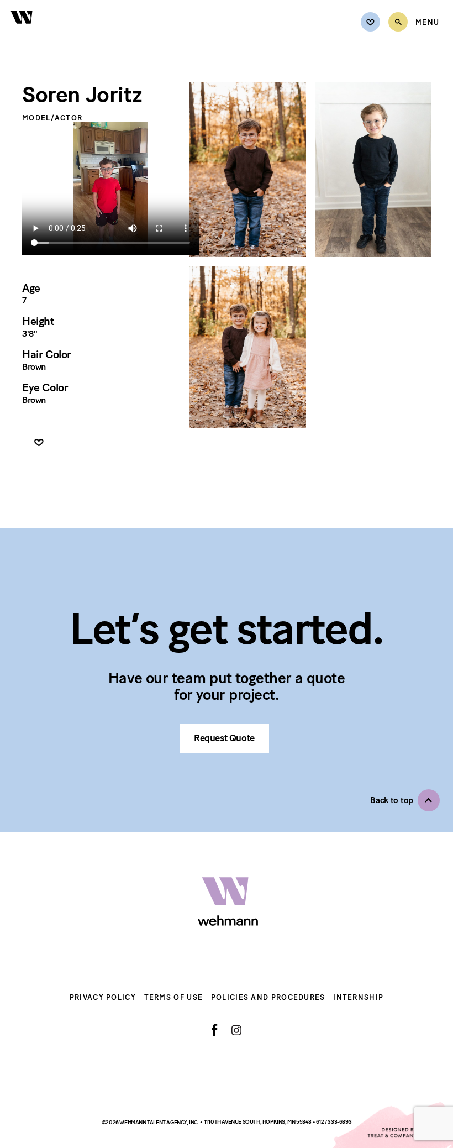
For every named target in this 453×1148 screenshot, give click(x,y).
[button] (405, 800)
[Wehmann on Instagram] (236, 1030)
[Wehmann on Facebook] (215, 1030)
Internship (358, 997)
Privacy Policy (103, 997)
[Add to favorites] (39, 443)
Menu (427, 23)
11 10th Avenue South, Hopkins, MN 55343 (258, 1121)
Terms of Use (173, 997)
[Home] (22, 29)
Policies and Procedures (268, 997)
